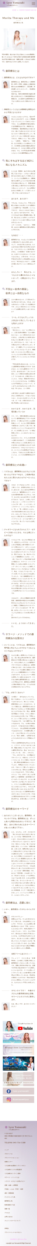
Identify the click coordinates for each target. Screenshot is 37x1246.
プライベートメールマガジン (13, 1232)
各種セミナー (9, 1161)
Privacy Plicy (23, 1239)
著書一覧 (7, 1209)
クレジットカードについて (12, 1220)
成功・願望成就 (9, 1193)
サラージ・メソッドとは (12, 1177)
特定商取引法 (14, 1239)
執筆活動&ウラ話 (10, 1205)
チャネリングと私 (10, 1197)
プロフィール (9, 1154)
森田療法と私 (9, 1201)
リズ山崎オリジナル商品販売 (13, 1169)
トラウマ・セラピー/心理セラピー (15, 1181)
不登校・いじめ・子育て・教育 (14, 1189)
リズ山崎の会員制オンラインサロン (15, 1165)
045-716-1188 (19, 1143)
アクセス (7, 1212)
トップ (7, 1150)
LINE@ (7, 1228)
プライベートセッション (12, 1157)
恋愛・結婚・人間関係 (11, 1185)
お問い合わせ (9, 1216)
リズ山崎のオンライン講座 (12, 1173)
